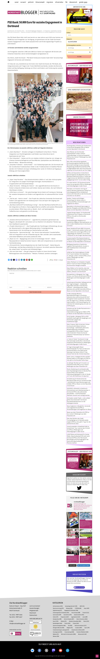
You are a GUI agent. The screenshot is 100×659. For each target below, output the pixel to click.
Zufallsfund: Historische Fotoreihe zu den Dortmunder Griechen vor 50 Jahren (79, 193)
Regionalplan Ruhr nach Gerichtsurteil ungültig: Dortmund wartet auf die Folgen (79, 169)
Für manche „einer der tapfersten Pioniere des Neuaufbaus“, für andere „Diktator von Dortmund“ (79, 269)
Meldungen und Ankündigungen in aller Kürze (79, 185)
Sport (86, 627)
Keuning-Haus (57, 619)
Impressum (33, 613)
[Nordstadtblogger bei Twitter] (46, 650)
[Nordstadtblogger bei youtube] (60, 650)
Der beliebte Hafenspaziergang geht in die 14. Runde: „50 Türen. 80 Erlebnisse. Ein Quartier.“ (79, 374)
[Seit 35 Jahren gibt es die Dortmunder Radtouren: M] (86, 520)
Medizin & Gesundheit (75, 621)
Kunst (55, 621)
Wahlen (56, 634)
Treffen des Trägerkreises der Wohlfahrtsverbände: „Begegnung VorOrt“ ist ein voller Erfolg (79, 178)
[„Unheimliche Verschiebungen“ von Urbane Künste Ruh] (72, 520)
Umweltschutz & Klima (78, 629)
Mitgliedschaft (34, 610)
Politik (67, 623)
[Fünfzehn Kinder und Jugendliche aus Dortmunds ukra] (86, 554)
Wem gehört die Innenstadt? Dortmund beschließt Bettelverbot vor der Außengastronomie (78, 400)
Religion (70, 627)
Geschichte (68, 614)
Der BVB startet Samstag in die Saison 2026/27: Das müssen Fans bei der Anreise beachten (78, 352)
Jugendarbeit (54, 30)
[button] (9, 260)
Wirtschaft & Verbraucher (14, 32)
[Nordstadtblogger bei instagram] (67, 650)
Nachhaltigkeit (57, 623)
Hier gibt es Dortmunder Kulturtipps (77, 360)
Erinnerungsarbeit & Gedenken (61, 612)
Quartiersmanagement (59, 625)
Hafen (55, 617)
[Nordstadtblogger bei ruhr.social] (53, 650)
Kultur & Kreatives (82, 619)
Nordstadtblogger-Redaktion (35, 30)
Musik (86, 621)
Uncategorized (57, 632)
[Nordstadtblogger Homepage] (8, 2)
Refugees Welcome (58, 627)
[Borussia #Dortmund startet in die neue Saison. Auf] (86, 537)
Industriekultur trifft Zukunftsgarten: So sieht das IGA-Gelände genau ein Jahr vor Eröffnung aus (79, 303)
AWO (82, 606)
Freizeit (86, 612)
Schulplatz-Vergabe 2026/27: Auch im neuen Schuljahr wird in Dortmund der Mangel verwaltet (79, 263)
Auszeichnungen (34, 608)
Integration (47, 30)
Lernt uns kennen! (35, 606)
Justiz (85, 617)
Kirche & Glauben (69, 619)
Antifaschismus (58, 606)
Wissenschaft (82, 634)
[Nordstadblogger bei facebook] (39, 650)
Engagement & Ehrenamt (71, 610)
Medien (64, 621)
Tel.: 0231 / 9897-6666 (15, 614)
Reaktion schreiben (41, 32)
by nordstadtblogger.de (50, 656)
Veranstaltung (69, 632)
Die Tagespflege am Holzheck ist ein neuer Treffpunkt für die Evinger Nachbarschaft (79, 233)
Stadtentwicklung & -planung (61, 629)
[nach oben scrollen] (97, 656)
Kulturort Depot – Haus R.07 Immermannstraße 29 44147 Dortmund (17, 608)
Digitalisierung (57, 610)
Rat (70, 625)
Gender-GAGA (83, 2)
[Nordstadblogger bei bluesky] (32, 650)
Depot (86, 608)
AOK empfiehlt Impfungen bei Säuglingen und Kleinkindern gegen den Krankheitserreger (79, 319)
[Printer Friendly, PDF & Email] (56, 260)
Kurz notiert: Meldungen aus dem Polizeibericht (79, 257)
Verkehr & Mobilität (82, 632)
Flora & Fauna (76, 612)
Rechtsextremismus (80, 625)
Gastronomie (57, 614)
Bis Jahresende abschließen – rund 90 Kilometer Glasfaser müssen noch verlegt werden (78, 393)
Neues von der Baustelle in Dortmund (78, 148)
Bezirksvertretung (58, 608)
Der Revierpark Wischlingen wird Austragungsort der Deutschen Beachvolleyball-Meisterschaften (78, 440)
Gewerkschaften (79, 614)
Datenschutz (33, 615)
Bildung (69, 608)
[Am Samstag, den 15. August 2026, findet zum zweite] (72, 554)
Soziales (59, 30)
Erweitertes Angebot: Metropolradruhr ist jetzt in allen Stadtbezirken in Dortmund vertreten (79, 223)
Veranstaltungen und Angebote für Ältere (79, 409)
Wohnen (56, 636)
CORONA (78, 608)
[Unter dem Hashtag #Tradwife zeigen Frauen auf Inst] (72, 537)
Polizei (76, 623)
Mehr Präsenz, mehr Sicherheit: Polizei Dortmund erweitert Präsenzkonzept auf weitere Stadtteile (78, 333)
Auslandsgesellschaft (71, 606)
